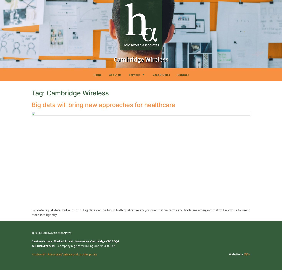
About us (115, 75)
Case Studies (161, 75)
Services (134, 75)
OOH (247, 254)
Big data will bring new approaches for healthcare (103, 105)
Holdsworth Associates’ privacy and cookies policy (64, 254)
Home (97, 75)
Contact (183, 75)
